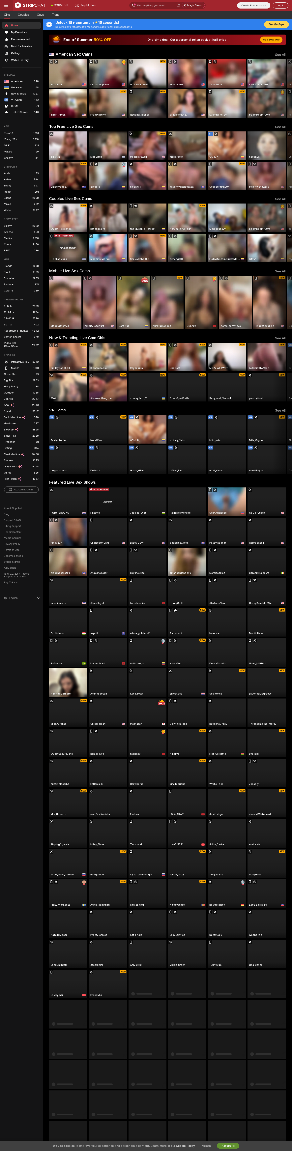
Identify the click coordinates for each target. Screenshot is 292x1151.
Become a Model (13, 556)
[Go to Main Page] (30, 5)
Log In (280, 5)
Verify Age (276, 24)
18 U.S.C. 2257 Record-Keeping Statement (17, 575)
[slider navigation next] (282, 88)
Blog (6, 514)
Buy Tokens (11, 582)
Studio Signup (12, 562)
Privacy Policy (12, 544)
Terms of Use (11, 550)
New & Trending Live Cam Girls (77, 337)
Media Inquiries (12, 538)
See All (280, 55)
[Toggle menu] (6, 5)
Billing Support (12, 526)
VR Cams (57, 410)
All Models (10, 567)
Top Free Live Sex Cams (71, 126)
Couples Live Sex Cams (70, 198)
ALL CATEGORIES (24, 489)
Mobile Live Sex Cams (69, 270)
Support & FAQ (12, 520)
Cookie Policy (185, 1145)
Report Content (12, 532)
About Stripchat (13, 508)
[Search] (178, 5)
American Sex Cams (74, 54)
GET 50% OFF (271, 39)
